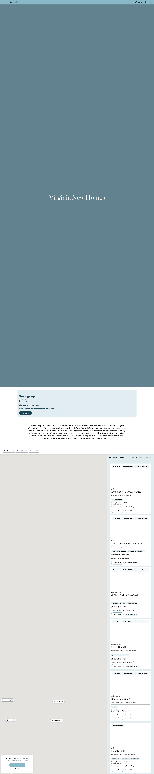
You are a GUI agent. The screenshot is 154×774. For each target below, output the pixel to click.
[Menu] (4, 2)
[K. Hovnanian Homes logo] (14, 2)
